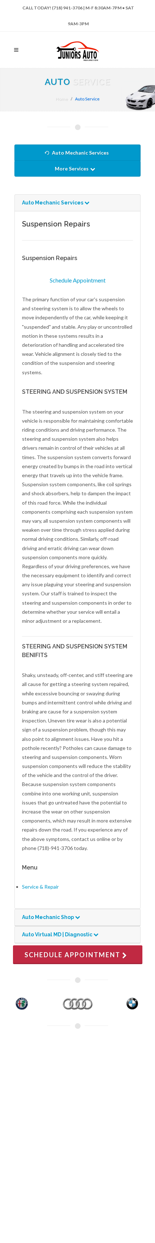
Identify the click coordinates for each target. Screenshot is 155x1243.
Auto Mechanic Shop (48, 917)
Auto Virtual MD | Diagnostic (57, 934)
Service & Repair (40, 887)
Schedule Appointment (78, 280)
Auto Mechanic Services (80, 153)
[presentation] (6, 1003)
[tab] (77, 203)
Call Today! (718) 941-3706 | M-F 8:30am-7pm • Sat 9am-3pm (78, 10)
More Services (72, 168)
